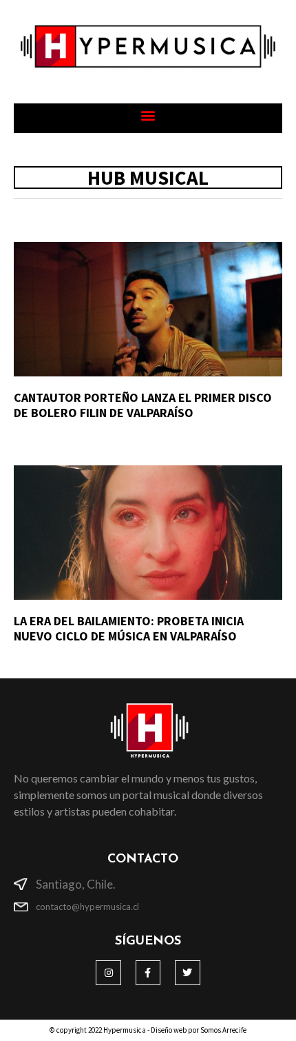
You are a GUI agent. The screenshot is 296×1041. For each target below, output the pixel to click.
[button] (148, 114)
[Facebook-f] (148, 972)
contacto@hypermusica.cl (87, 906)
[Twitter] (187, 972)
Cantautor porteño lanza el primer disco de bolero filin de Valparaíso (143, 405)
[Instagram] (108, 972)
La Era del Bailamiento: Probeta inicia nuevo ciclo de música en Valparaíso (129, 628)
